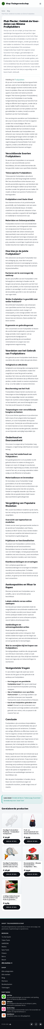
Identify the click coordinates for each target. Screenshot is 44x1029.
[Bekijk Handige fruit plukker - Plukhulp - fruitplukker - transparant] (11, 820)
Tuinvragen (6, 987)
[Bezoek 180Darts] (4, 1003)
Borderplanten (7, 984)
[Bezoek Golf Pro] (4, 997)
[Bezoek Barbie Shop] (4, 1009)
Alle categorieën (7, 971)
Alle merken (6, 974)
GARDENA (5, 943)
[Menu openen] (40, 4)
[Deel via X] (31, 1024)
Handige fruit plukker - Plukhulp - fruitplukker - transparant (11, 831)
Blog (8, 11)
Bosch (4, 960)
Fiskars (4, 953)
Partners (5, 981)
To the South (6, 937)
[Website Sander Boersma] (10, 1024)
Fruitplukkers (19, 80)
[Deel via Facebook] (36, 1024)
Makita (4, 947)
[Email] (40, 1024)
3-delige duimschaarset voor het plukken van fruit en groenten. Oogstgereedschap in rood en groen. (11, 899)
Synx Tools (5, 950)
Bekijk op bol (11, 841)
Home (3, 11)
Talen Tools (6, 940)
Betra (4, 956)
